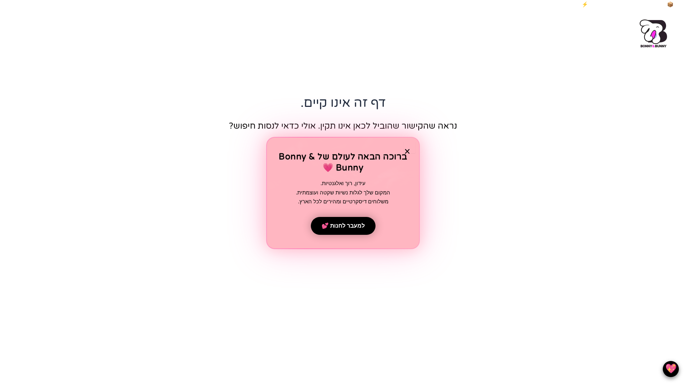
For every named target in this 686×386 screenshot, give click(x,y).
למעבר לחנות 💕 (343, 226)
